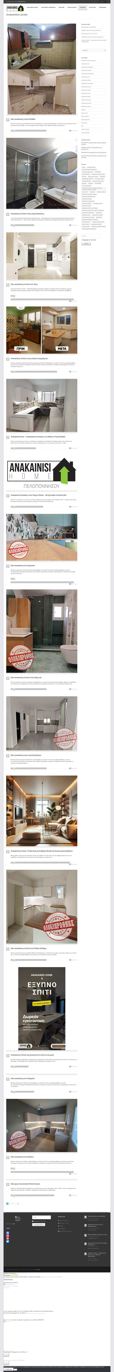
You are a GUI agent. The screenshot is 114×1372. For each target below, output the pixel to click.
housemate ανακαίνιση (87, 172)
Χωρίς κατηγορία (85, 132)
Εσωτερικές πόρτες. (99, 178)
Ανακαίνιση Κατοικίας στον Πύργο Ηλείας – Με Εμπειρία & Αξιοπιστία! (38, 495)
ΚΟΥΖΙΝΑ (84, 183)
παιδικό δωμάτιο (85, 129)
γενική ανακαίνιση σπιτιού (88, 217)
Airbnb (83, 167)
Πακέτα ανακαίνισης (21, 1273)
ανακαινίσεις (99, 212)
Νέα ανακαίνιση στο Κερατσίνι (23, 565)
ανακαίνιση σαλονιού (58, 299)
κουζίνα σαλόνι (85, 224)
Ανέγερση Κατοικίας (20, 448)
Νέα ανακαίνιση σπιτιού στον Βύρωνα (26, 677)
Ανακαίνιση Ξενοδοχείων (87, 83)
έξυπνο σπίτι (85, 192)
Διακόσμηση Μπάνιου (40, 862)
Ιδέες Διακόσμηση (85, 119)
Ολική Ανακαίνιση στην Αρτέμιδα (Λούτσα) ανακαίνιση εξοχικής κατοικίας (92, 188)
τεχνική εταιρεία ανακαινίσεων (89, 228)
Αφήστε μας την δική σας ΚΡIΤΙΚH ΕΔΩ (52, 1277)
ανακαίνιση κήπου (20, 862)
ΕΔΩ (27, 1313)
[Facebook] (18, 1232)
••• (70, 130)
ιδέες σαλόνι (84, 123)
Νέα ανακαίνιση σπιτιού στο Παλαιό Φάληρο (28, 948)
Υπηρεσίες (83, 7)
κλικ (14, 1223)
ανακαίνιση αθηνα (101, 192)
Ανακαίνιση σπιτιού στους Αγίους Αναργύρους (29, 358)
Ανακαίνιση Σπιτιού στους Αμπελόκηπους (27, 214)
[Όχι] (15, 1370)
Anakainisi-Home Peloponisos (22, 506)
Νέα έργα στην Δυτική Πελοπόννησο (25, 1184)
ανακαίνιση (92, 192)
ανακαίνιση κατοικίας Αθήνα (88, 196)
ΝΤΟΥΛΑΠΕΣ (98, 183)
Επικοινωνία (102, 7)
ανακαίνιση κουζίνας (47, 299)
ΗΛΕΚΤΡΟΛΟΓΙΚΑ (86, 181)
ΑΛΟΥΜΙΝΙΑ (98, 172)
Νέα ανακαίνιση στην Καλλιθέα (23, 119)
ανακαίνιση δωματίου (37, 299)
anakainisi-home (91, 167)
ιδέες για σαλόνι (65, 862)
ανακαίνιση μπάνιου (87, 203)
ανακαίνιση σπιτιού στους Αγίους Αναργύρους (93, 210)
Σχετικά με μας (72, 7)
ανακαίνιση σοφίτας (86, 90)
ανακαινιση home (86, 215)
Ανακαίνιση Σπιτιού (32, 7)
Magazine (61, 7)
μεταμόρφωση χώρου (96, 224)
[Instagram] (18, 1235)
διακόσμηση (99, 217)
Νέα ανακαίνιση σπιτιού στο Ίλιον (24, 284)
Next (20, 1204)
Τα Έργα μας (92, 7)
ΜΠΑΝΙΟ (90, 183)
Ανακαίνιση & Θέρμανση (48, 7)
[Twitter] (18, 1241)
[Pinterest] (18, 1238)
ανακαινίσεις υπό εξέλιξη (30, 130)
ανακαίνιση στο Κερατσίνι (88, 212)
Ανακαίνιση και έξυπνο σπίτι (98, 174)
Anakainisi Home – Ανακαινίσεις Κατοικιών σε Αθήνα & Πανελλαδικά (38, 437)
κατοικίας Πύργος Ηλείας (98, 222)
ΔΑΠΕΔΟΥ (102, 176)
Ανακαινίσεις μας (19, 130)
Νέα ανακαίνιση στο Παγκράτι (23, 1078)
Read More (74, 130)
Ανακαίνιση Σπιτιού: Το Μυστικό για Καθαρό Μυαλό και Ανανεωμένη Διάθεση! (41, 851)
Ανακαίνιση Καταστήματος (87, 73)
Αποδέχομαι (8, 1369)
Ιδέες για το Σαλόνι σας (98, 181)
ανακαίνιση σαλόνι (98, 203)
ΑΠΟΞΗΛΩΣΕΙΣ (86, 174)
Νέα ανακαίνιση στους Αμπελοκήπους (26, 755)
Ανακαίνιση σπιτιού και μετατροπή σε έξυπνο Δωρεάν (32, 1055)
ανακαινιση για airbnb (97, 215)
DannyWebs (37, 1269)
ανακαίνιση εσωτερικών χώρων (89, 194)
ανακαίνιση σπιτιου (86, 205)
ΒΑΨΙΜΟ (84, 176)
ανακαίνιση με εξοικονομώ (88, 201)
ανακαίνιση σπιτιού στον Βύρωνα (90, 208)
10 (17, 1203)
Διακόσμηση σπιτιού (50, 862)
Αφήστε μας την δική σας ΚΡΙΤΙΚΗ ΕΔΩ (14, 1360)
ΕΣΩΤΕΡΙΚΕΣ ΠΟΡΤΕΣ (87, 178)
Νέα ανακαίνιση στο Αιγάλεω (22, 1157)
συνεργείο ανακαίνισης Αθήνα (98, 226)
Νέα (34, 448)
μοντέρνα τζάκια (86, 226)
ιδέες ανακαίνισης (86, 222)
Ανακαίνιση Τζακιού (86, 96)
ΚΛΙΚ (8, 1320)
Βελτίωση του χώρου (93, 176)
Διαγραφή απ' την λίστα (89, 240)
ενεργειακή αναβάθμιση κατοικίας (90, 219)
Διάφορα (59, 862)
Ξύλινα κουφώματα (86, 185)
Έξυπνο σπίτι (29, 448)
